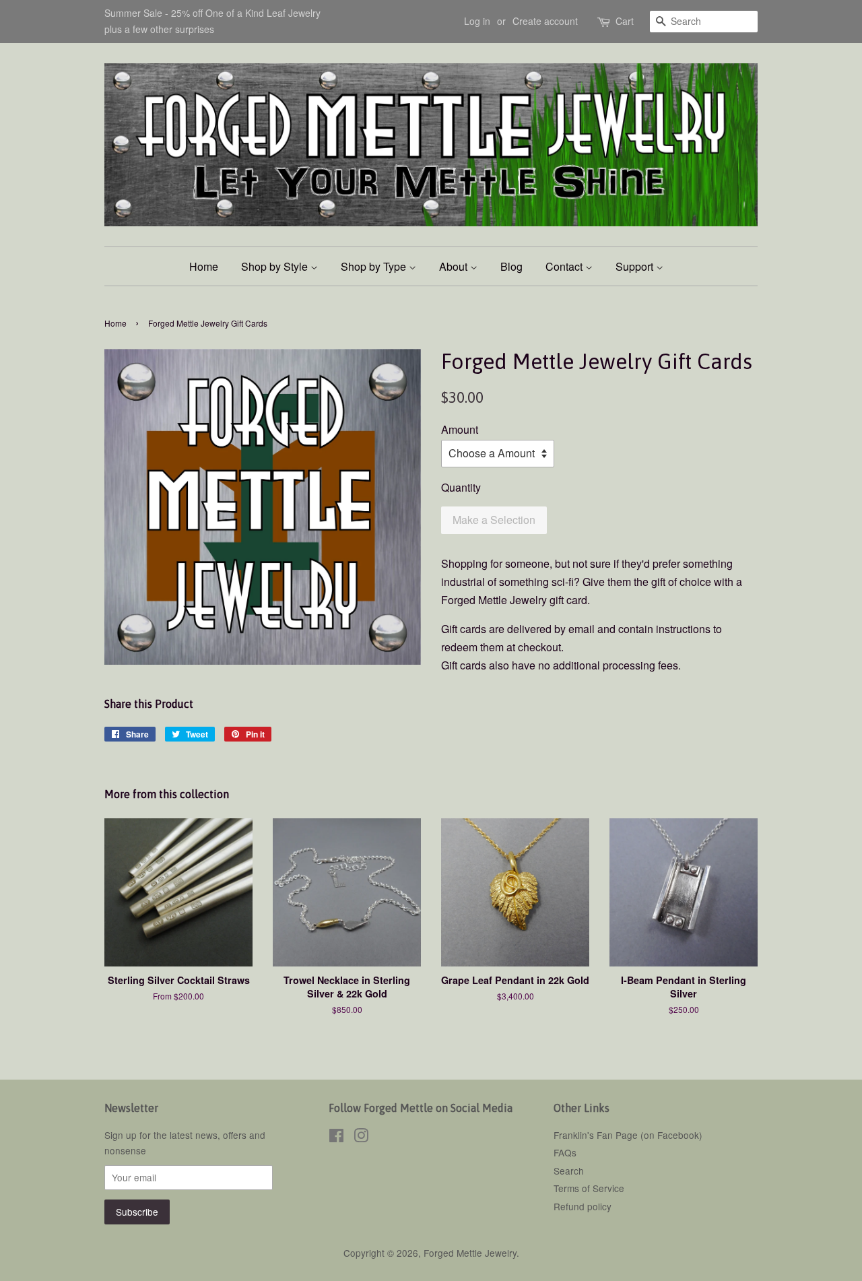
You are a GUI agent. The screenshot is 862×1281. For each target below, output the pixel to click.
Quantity (461, 487)
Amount (459, 429)
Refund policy (582, 1206)
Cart (625, 21)
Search (569, 1170)
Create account (545, 21)
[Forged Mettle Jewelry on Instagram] (361, 1137)
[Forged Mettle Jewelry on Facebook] (336, 1137)
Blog (511, 266)
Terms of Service (589, 1188)
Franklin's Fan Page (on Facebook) (628, 1135)
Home (203, 266)
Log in (477, 21)
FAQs (565, 1152)
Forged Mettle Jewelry (470, 1252)
